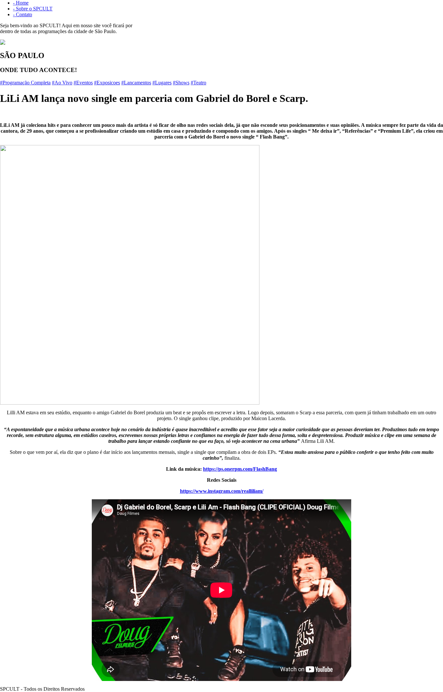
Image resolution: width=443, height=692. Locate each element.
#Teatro (198, 82)
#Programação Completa (25, 82)
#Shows (181, 82)
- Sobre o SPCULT (33, 8)
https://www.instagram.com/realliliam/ (221, 491)
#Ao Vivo (62, 82)
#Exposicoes (107, 82)
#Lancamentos (136, 82)
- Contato (22, 14)
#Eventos (83, 82)
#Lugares (162, 82)
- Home (21, 3)
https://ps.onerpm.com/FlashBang (240, 469)
